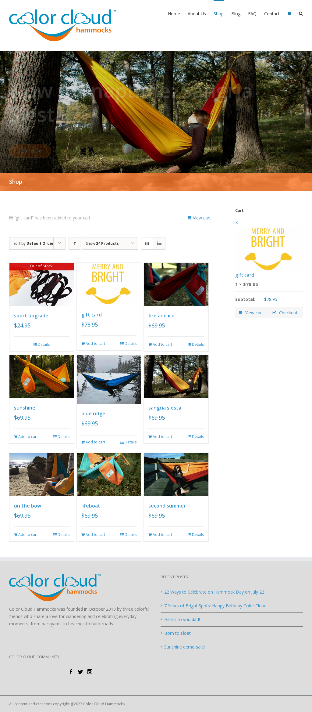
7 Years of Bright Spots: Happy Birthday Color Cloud (215, 606)
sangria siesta (164, 407)
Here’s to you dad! (182, 619)
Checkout (288, 313)
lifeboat (90, 505)
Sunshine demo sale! (184, 647)
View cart (202, 218)
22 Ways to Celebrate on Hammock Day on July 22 (214, 592)
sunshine (24, 407)
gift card (91, 314)
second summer (167, 505)
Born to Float (177, 633)
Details (44, 344)
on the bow (27, 505)
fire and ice (161, 315)
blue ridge (93, 413)
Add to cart (95, 343)
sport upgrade (31, 315)
